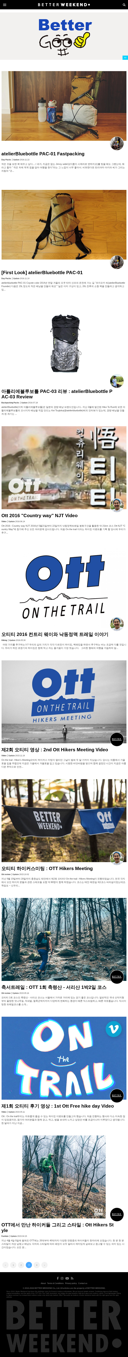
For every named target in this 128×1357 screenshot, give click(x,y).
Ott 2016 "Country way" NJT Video (39, 515)
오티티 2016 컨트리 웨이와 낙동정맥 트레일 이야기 (54, 634)
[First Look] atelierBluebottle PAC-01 (42, 272)
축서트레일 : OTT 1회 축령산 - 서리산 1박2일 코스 (54, 987)
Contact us (82, 1283)
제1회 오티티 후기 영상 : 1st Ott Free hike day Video (57, 1106)
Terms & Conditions (55, 1283)
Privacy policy (71, 1283)
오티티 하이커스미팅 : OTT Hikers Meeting (47, 868)
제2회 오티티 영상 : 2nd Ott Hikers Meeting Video (54, 749)
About (43, 1283)
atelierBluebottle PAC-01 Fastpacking (42, 153)
